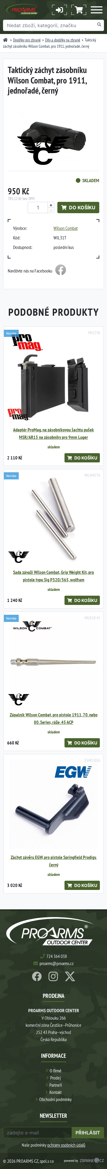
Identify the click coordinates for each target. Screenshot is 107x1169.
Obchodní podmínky (55, 1099)
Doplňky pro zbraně (27, 40)
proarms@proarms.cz (57, 963)
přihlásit (87, 1133)
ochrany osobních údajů (66, 1145)
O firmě (56, 1071)
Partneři (55, 1085)
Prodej (55, 1078)
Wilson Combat (66, 228)
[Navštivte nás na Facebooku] (60, 270)
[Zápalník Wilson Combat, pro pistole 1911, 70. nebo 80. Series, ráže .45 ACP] (53, 661)
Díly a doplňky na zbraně (62, 40)
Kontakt (55, 1092)
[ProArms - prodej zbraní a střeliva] (5, 40)
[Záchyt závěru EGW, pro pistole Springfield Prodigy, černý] (53, 804)
